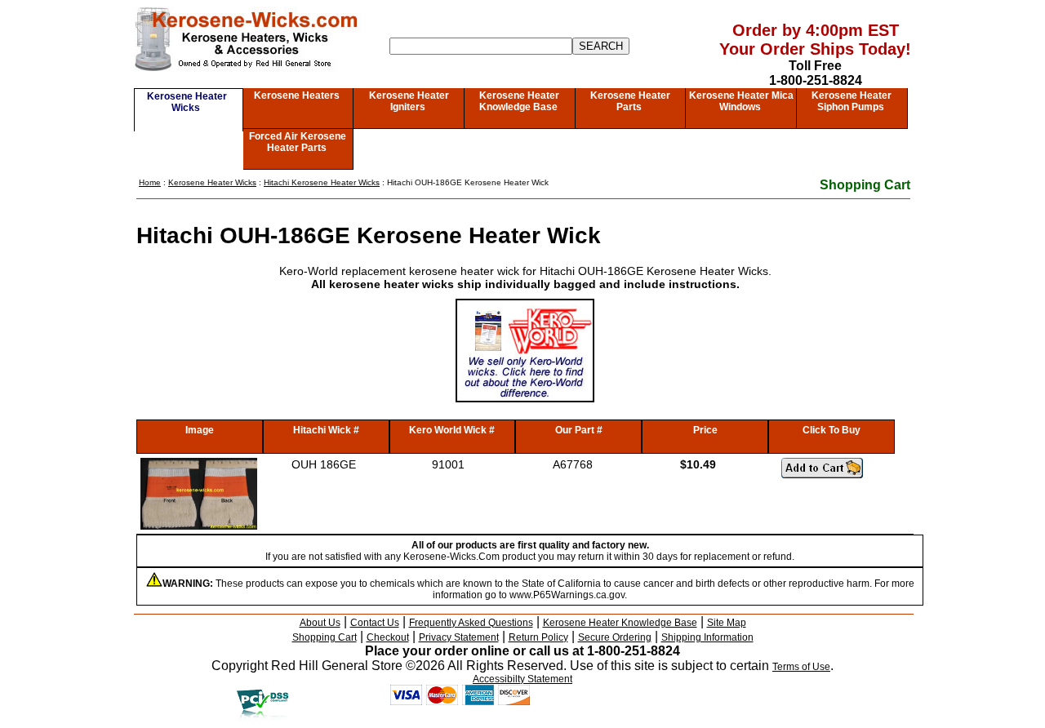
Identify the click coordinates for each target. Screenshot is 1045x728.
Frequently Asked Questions (471, 622)
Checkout (388, 637)
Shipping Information (707, 637)
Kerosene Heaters (297, 95)
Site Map (726, 622)
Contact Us (374, 622)
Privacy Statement (459, 637)
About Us (320, 622)
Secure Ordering (614, 637)
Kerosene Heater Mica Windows (741, 101)
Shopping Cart (865, 185)
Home (150, 182)
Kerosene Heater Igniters (409, 101)
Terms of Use (801, 667)
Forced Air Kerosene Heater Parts (297, 142)
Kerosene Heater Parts (630, 101)
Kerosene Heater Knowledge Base (519, 101)
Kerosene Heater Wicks (187, 102)
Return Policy (538, 637)
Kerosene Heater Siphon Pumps (852, 101)
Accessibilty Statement (522, 679)
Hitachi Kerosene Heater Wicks (322, 182)
